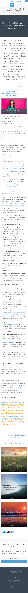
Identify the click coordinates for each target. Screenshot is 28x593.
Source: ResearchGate (17, 168)
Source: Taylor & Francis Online (10, 186)
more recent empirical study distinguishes (12, 144)
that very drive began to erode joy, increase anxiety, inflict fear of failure (13, 205)
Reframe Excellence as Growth (11, 324)
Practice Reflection (8, 342)
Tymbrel (16, 581)
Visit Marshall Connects (13, 1)
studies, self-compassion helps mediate (13, 314)
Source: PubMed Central (20, 387)
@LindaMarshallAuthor (17, 442)
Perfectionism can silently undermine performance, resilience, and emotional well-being (13, 402)
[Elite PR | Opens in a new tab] (14, 588)
